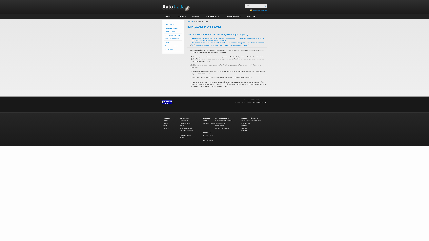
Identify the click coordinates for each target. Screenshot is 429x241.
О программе (169, 24)
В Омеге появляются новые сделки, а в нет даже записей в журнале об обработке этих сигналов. (228, 43)
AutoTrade (190, 22)
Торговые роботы (222, 118)
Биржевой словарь (208, 140)
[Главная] (202, 7)
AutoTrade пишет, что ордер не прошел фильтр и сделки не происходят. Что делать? (220, 45)
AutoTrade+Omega (171, 28)
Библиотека (206, 138)
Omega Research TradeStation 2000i (251, 120)
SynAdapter (169, 50)
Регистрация (262, 10)
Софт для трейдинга (249, 118)
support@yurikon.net (260, 102)
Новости (165, 120)
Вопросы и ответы (171, 46)
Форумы (165, 123)
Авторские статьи (208, 135)
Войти (254, 10)
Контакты (166, 128)
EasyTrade (206, 118)
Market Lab (207, 133)
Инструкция (206, 120)
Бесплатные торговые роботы (223, 120)
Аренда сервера (219, 125)
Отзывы (165, 125)
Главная (166, 118)
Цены (167, 42)
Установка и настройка (173, 35)
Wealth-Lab (244, 128)
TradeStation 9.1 (245, 123)
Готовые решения (220, 123)
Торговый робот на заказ (222, 128)
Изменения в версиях (172, 39)
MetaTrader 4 (244, 130)
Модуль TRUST (170, 32)
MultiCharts (244, 125)
